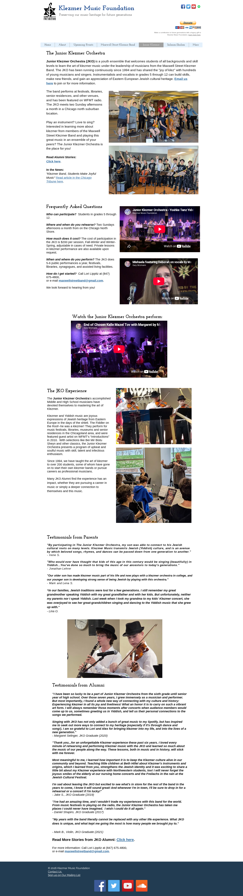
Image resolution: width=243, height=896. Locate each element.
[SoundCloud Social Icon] (141, 886)
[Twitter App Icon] (188, 6)
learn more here (194, 35)
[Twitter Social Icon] (114, 886)
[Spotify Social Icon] (199, 6)
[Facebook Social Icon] (100, 886)
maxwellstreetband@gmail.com (81, 280)
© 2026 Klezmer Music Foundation (69, 868)
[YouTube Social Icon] (194, 6)
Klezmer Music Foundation (96, 8)
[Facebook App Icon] (183, 6)
